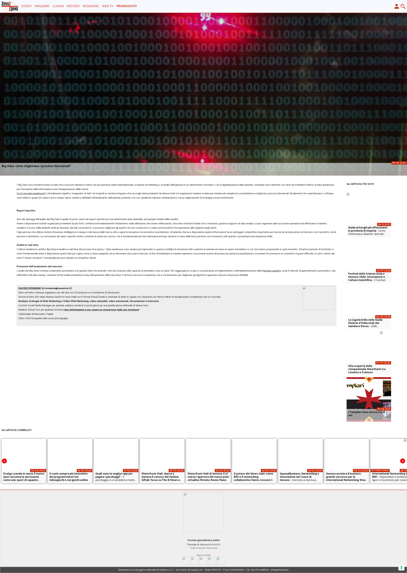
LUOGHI (58, 6)
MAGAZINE (42, 6)
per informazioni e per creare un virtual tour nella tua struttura (101, 310)
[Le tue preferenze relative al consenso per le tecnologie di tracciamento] (401, 567)
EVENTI (26, 6)
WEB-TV (107, 6)
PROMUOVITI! (126, 6)
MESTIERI (73, 6)
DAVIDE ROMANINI (29, 288)
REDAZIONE (91, 6)
